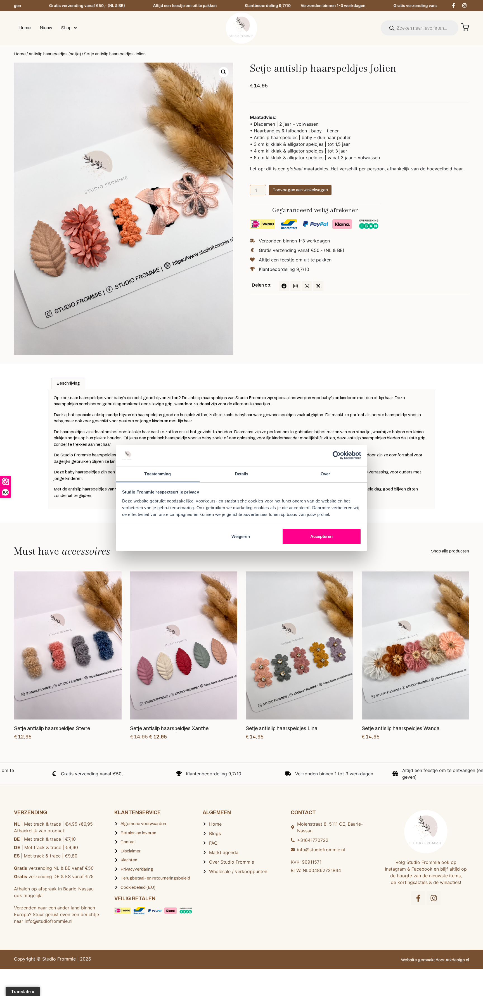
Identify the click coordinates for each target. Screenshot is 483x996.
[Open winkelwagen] (465, 27)
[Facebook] (284, 286)
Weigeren (240, 536)
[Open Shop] (75, 28)
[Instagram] (464, 5)
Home (20, 54)
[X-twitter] (318, 286)
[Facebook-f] (453, 5)
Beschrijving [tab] (68, 383)
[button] (224, 72)
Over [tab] (325, 473)
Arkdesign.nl (457, 960)
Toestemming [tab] (157, 473)
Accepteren (321, 536)
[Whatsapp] (307, 286)
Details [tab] (241, 473)
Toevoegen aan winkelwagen (300, 190)
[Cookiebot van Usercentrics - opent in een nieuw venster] (336, 455)
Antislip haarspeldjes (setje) (55, 54)
